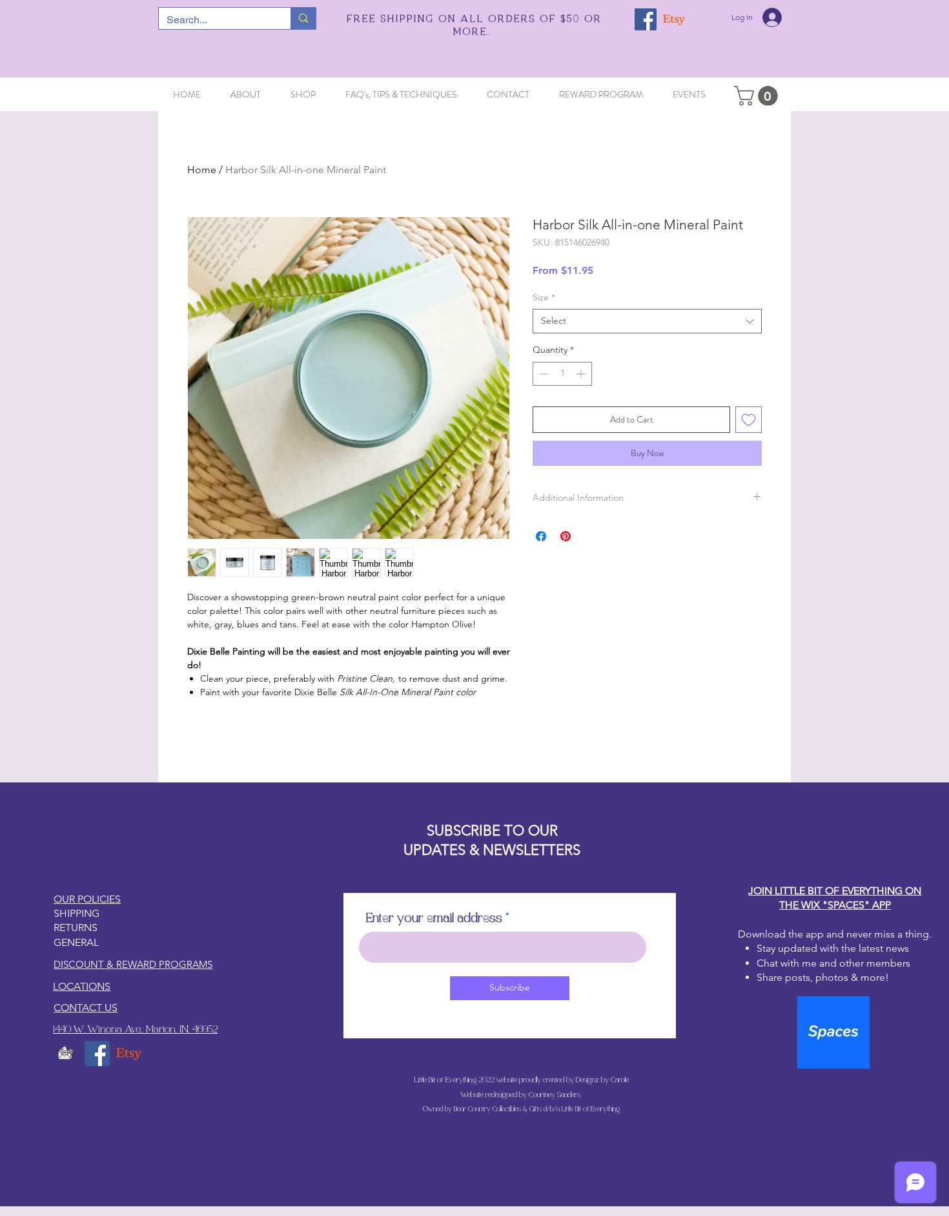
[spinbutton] (562, 373)
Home (201, 169)
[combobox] (647, 321)
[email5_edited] (65, 1053)
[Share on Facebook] (541, 536)
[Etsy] (674, 19)
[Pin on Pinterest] (565, 536)
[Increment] (582, 373)
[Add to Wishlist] (748, 419)
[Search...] (303, 18)
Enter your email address (434, 918)
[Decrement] (543, 373)
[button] (758, 96)
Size (544, 297)
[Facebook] (646, 19)
